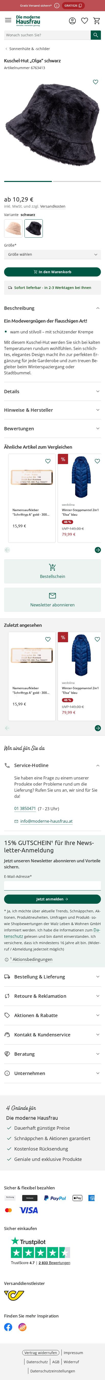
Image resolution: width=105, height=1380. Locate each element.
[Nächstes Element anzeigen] (98, 550)
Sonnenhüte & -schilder (29, 48)
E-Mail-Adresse (17, 876)
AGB (55, 1361)
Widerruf (71, 1361)
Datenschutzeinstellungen (52, 1371)
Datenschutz (37, 1361)
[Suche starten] (96, 35)
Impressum (73, 1352)
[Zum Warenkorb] (97, 21)
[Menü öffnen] (8, 21)
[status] (46, 35)
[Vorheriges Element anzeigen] (7, 550)
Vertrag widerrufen (40, 1352)
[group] (52, 125)
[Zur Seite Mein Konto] (72, 21)
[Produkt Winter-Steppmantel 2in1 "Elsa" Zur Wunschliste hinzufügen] (97, 461)
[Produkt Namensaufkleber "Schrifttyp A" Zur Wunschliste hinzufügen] (48, 461)
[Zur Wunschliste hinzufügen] (95, 82)
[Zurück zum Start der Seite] (100, 1344)
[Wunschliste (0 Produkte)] (85, 21)
